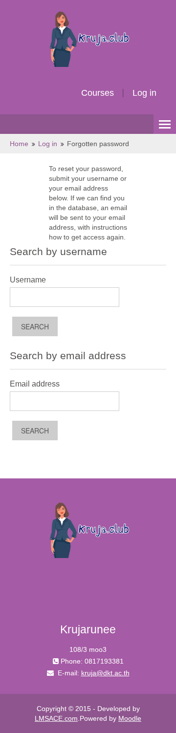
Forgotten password (98, 144)
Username (28, 280)
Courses (97, 93)
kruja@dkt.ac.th (105, 673)
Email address (35, 384)
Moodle (129, 718)
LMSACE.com (56, 718)
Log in (144, 93)
